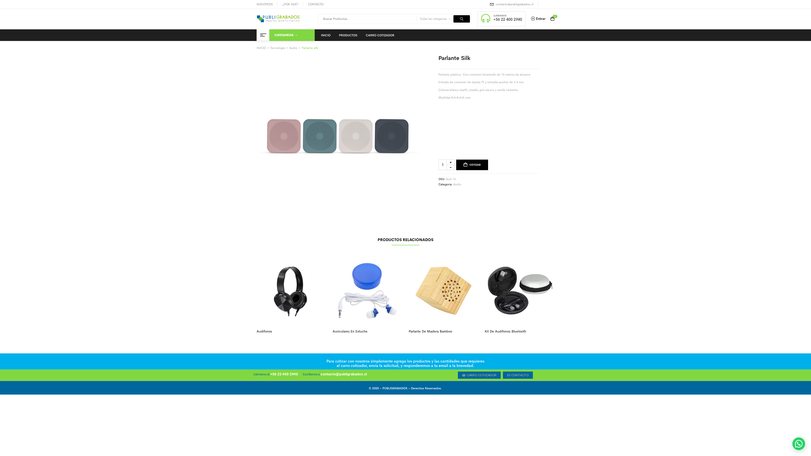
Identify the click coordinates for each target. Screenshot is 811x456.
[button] (479, 375)
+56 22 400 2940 (507, 19)
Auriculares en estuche (350, 331)
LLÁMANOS (499, 15)
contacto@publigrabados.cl (514, 4)
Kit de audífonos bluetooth (505, 331)
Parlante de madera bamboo (430, 331)
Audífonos (264, 331)
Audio (293, 48)
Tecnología (277, 48)
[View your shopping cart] (552, 19)
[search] (461, 19)
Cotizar (475, 165)
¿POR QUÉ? (290, 4)
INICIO (261, 48)
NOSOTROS (265, 4)
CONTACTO (316, 4)
